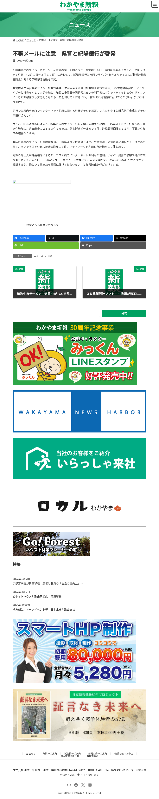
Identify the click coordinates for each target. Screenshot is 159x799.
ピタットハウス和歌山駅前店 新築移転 (37, 596)
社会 (49, 255)
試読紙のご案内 (72, 753)
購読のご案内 (50, 753)
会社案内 (30, 753)
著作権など (92, 755)
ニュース (38, 255)
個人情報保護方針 (69, 755)
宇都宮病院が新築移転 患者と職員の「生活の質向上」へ (48, 583)
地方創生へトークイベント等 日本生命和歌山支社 (44, 609)
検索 (124, 313)
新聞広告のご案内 (97, 753)
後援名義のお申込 (123, 753)
